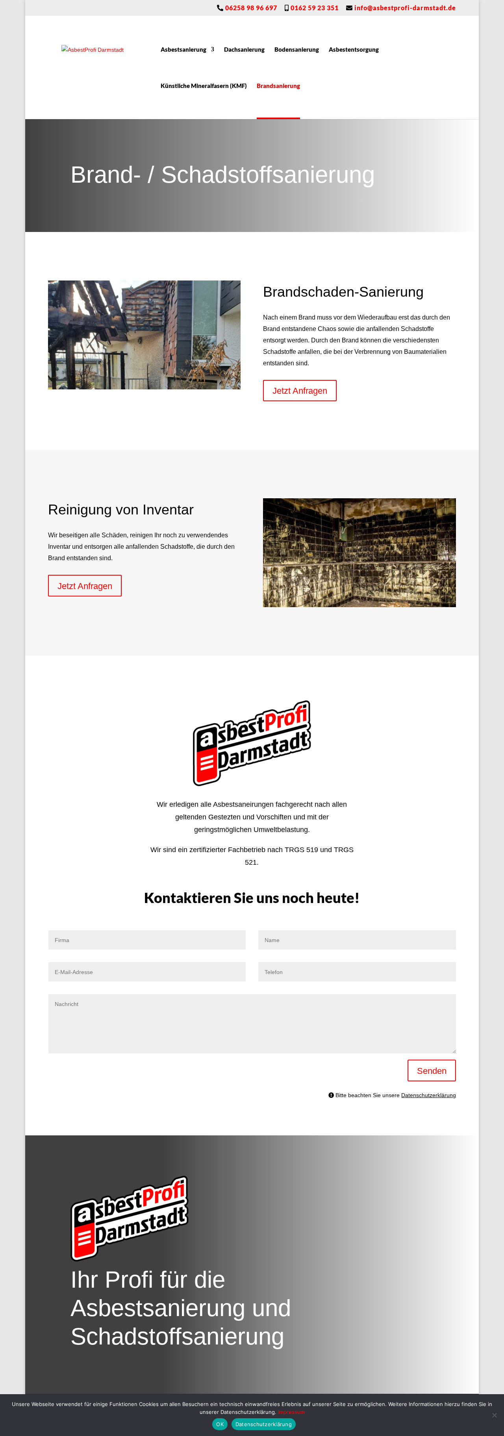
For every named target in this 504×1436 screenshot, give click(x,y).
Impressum (291, 1412)
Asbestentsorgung (354, 50)
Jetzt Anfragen (299, 390)
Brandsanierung (278, 86)
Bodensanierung (296, 50)
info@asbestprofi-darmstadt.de (404, 8)
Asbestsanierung (183, 50)
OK (220, 1424)
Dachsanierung (244, 50)
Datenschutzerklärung (428, 1095)
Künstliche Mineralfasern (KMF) (204, 86)
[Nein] (494, 1415)
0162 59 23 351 (314, 8)
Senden (432, 1070)
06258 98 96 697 (250, 8)
